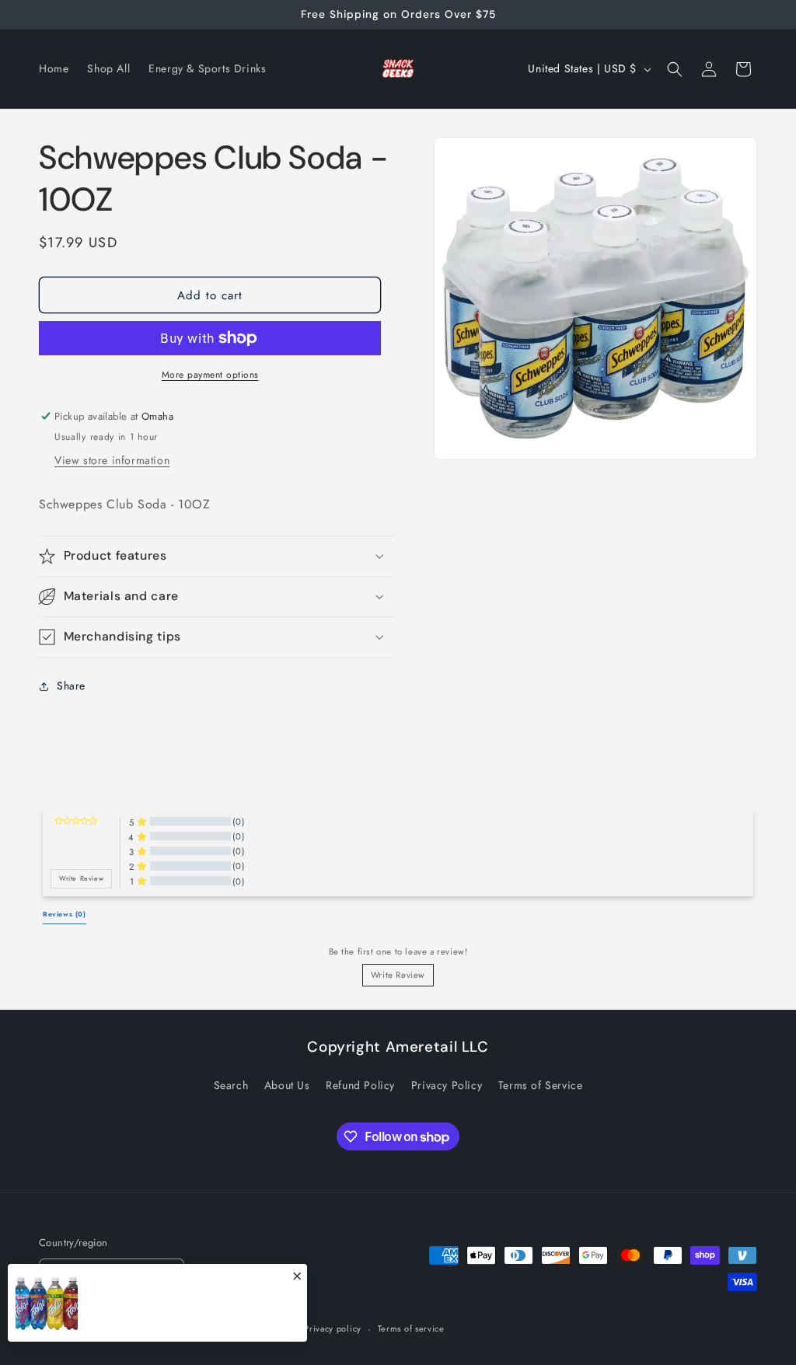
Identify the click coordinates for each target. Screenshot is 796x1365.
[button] (675, 69)
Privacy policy (332, 1328)
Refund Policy (360, 1085)
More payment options (210, 375)
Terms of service (411, 1328)
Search (231, 1085)
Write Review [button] (81, 878)
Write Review (398, 975)
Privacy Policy (446, 1085)
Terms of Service (540, 1085)
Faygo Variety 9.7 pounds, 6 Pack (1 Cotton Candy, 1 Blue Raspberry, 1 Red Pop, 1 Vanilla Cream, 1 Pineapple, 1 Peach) (194, 1312)
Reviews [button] (64, 914)
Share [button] (71, 685)
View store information (111, 460)
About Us (287, 1085)
